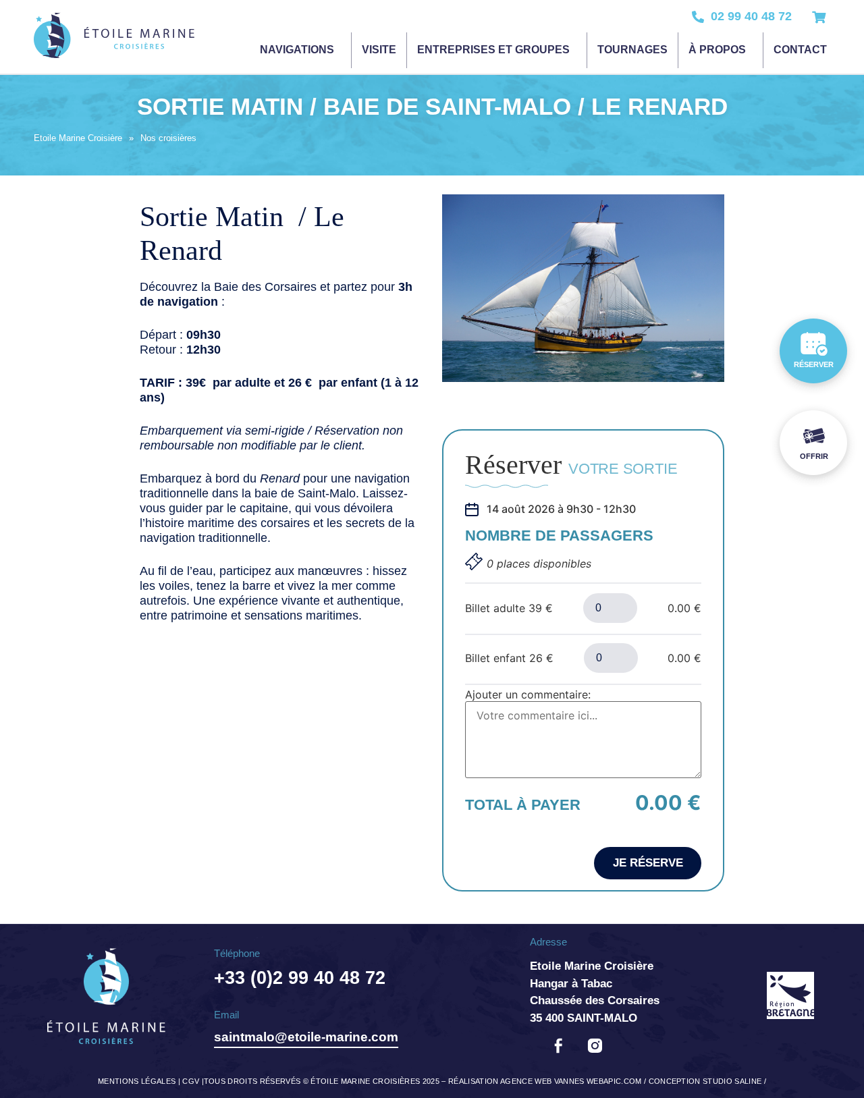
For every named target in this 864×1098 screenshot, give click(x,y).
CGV (190, 1081)
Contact (800, 49)
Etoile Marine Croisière (78, 138)
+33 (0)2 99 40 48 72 (299, 978)
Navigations (297, 49)
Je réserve (648, 862)
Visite (379, 49)
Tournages (632, 49)
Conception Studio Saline (705, 1081)
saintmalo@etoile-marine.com (306, 1037)
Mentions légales (137, 1081)
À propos (717, 49)
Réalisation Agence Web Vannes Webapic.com (545, 1081)
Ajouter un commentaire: (528, 694)
